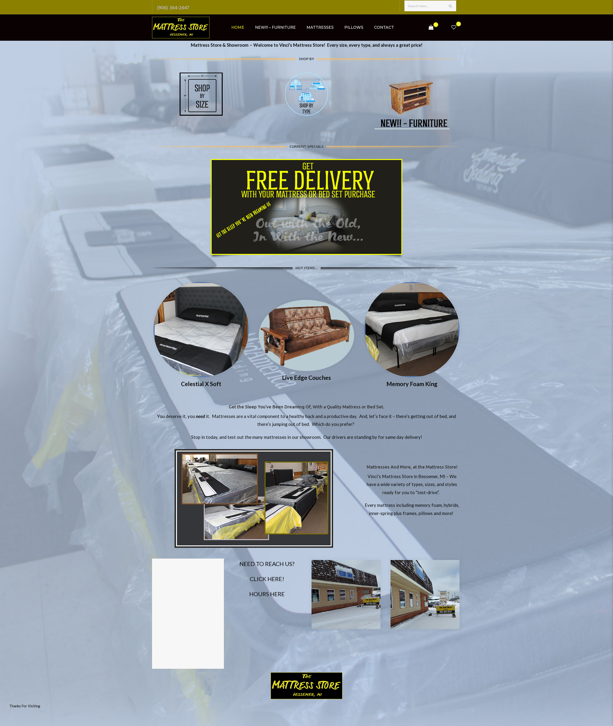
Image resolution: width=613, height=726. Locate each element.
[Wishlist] (453, 27)
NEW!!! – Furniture (275, 27)
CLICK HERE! (267, 578)
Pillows (353, 27)
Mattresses (320, 27)
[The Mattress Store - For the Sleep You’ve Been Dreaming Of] (181, 27)
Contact (384, 27)
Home (237, 27)
